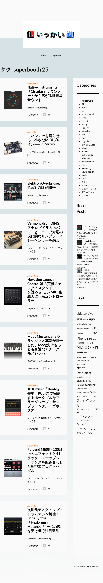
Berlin (84, 107)
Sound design (88, 171)
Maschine (81, 342)
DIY (91, 328)
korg (89, 338)
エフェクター (85, 416)
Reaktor (88, 381)
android (85, 319)
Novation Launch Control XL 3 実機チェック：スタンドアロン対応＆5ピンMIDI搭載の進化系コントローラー (45, 290)
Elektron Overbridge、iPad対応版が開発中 (44, 185)
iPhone (81, 338)
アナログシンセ (86, 403)
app (92, 319)
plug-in (81, 380)
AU (89, 323)
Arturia (84, 324)
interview (86, 131)
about (43, 55)
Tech (84, 178)
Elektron (80, 334)
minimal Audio (88, 144)
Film (84, 117)
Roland (80, 384)
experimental (88, 114)
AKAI (79, 319)
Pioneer (87, 377)
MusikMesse (92, 357)
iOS (83, 134)
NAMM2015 (81, 364)
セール (85, 185)
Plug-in (85, 165)
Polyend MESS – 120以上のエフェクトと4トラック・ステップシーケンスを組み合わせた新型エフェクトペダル (45, 460)
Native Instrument (84, 370)
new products (32, 83)
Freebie (85, 121)
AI (83, 104)
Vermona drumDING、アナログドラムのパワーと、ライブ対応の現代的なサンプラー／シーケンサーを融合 (45, 231)
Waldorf (85, 396)
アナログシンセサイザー (87, 411)
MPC (84, 357)
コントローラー (83, 420)
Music (84, 148)
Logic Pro (86, 141)
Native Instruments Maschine (87, 155)
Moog (79, 357)
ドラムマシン (88, 192)
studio (84, 175)
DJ (83, 111)
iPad (93, 333)
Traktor (93, 392)
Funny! (85, 124)
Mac (94, 339)
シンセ (85, 182)
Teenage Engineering (83, 392)
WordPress (94, 566)
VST (79, 396)
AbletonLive (87, 100)
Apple (79, 324)
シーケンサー (85, 424)
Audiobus (80, 328)
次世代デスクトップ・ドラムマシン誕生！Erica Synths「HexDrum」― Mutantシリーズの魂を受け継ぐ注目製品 (45, 520)
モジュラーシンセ (86, 433)
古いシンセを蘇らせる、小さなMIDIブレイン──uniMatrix (43, 140)
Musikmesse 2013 (84, 361)
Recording (86, 168)
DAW (86, 328)
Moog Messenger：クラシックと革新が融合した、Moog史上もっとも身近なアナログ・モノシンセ (45, 344)
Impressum (57, 55)
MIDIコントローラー (87, 350)
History (85, 127)
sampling (90, 384)
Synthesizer (82, 388)
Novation (80, 377)
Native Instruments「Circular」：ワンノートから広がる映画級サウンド (45, 93)
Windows (92, 396)
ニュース (86, 195)
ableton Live (85, 313)
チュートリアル (89, 188)
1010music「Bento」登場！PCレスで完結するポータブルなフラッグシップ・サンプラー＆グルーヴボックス (45, 399)
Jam (84, 138)
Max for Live (90, 343)
